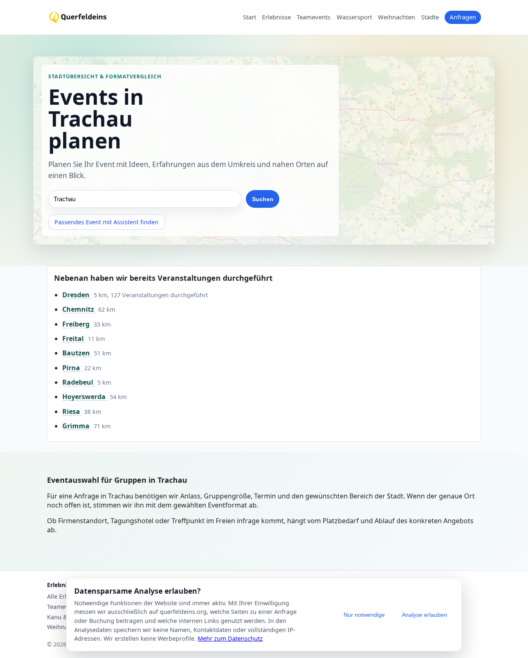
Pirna (72, 367)
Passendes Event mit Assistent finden (106, 222)
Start (249, 17)
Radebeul (78, 382)
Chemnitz (79, 309)
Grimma (76, 425)
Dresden (76, 294)
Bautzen (77, 352)
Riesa (72, 411)
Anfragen (463, 17)
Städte (430, 17)
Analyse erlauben (424, 614)
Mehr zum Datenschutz (230, 638)
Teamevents (313, 17)
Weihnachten (396, 17)
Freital (73, 338)
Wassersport (354, 17)
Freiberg (76, 324)
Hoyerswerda (84, 396)
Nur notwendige (364, 614)
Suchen (262, 199)
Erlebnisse (276, 17)
